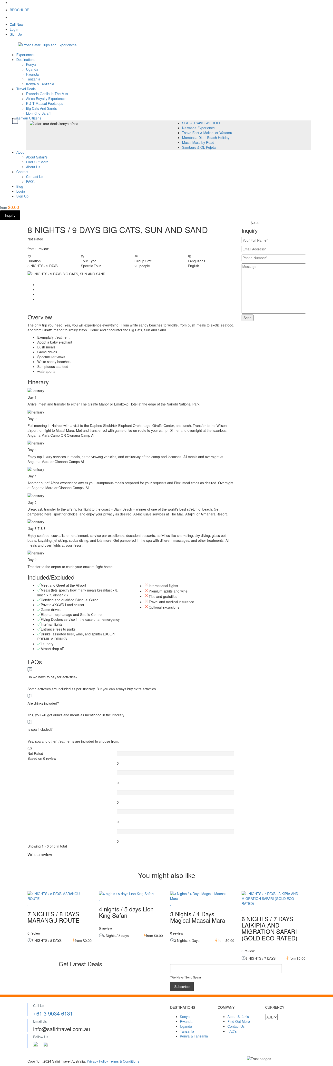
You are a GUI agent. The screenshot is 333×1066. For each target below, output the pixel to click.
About (20, 152)
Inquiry (10, 215)
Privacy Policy (98, 1061)
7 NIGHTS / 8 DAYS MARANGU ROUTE (53, 916)
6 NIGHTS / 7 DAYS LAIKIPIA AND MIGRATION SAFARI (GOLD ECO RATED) (269, 928)
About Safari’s (238, 1016)
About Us (33, 166)
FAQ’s (30, 181)
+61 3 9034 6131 (53, 1013)
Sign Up (16, 34)
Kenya (31, 64)
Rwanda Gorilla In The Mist (47, 93)
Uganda (32, 69)
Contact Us (34, 176)
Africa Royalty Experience (46, 98)
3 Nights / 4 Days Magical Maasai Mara (197, 916)
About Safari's (37, 157)
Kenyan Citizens (29, 118)
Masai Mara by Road (198, 142)
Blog (19, 186)
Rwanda (32, 74)
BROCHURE (19, 9)
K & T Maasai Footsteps (44, 103)
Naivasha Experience (198, 127)
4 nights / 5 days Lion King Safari (126, 912)
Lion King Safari (38, 113)
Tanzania (33, 79)
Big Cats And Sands (41, 108)
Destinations (25, 59)
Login (14, 29)
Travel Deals (26, 88)
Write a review (40, 854)
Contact (22, 171)
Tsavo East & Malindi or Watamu (207, 132)
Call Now (16, 24)
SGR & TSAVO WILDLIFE (201, 122)
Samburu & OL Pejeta (199, 147)
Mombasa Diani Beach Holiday (205, 137)
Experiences (25, 54)
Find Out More (37, 161)
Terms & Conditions (124, 1061)
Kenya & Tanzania (40, 83)
